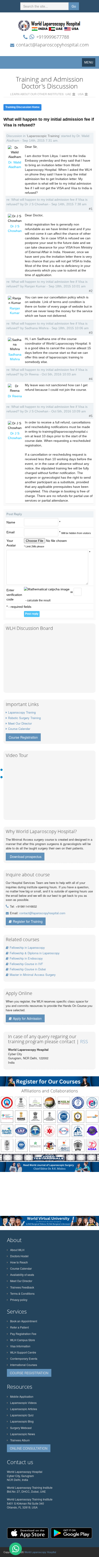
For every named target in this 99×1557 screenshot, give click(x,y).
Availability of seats (22, 1275)
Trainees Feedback (22, 1287)
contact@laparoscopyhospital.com (52, 45)
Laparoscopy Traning (22, 712)
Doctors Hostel (19, 1256)
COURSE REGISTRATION (29, 1373)
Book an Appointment (23, 1321)
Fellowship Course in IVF (26, 964)
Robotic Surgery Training (24, 718)
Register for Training (28, 921)
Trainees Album (20, 1440)
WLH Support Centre (23, 1352)
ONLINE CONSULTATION (28, 1448)
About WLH (17, 1250)
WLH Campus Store (22, 1340)
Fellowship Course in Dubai (28, 969)
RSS (84, 1041)
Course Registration (23, 737)
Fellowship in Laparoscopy (27, 947)
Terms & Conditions (22, 1293)
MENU (90, 63)
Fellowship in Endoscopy (26, 958)
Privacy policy (18, 1300)
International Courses (23, 1365)
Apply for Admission (27, 1018)
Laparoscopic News (22, 1434)
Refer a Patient (19, 1327)
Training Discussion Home (22, 107)
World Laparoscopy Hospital (40, 1552)
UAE (68, 94)
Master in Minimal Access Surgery (33, 974)
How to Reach (19, 1262)
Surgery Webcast (21, 1428)
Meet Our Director (20, 723)
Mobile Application (21, 1396)
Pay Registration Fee (23, 1334)
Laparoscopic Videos (23, 1403)
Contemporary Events (23, 1358)
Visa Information (20, 1346)
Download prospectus (25, 856)
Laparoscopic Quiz (22, 1415)
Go (74, 6)
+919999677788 (52, 37)
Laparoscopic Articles (23, 1409)
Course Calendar (19, 728)
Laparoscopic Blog (22, 1421)
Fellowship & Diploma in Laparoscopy (35, 953)
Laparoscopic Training (43, 136)
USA (81, 94)
